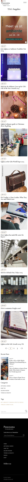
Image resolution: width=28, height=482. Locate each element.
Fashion (11, 402)
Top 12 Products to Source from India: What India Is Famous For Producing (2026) (18, 370)
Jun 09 (4, 305)
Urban (8, 404)
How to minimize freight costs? (11, 308)
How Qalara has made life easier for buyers (12, 236)
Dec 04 (4, 121)
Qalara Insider (2, 21)
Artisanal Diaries (6, 386)
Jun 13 (4, 269)
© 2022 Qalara (7, 477)
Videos (5, 455)
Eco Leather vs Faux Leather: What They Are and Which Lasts (14, 198)
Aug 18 (11, 358)
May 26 (4, 341)
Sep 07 (4, 194)
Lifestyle (16, 402)
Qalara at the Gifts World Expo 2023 (12, 162)
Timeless (3, 404)
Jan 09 (4, 46)
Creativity (6, 402)
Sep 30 (4, 158)
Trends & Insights (2, 97)
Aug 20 (4, 232)
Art (2, 402)
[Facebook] (12, 463)
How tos (2, 279)
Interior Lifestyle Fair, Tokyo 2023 (12, 273)
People (21, 402)
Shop (5, 457)
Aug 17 (11, 366)
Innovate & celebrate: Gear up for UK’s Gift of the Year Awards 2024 (13, 87)
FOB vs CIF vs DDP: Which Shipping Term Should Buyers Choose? (17, 362)
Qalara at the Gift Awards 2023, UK (12, 344)
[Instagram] (14, 463)
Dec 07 (4, 83)
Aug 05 (11, 375)
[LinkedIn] (16, 463)
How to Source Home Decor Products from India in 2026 (17, 378)
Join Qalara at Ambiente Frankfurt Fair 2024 (13, 50)
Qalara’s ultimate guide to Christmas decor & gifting (12, 125)
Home (4, 5)
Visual (11, 404)
